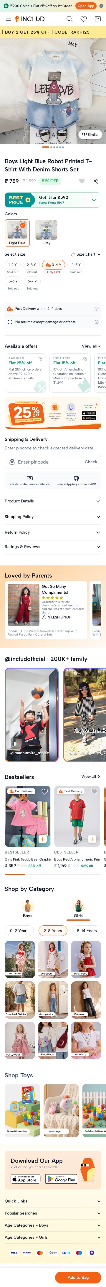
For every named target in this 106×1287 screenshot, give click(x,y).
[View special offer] (53, 413)
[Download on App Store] (26, 1179)
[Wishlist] (83, 18)
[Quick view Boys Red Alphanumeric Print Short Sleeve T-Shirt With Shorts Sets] (92, 839)
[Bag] (97, 18)
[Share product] (96, 181)
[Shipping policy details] (96, 308)
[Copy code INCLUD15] (85, 359)
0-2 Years (19, 930)
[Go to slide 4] (57, 147)
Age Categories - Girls (26, 1237)
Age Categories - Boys (26, 1225)
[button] (53, 200)
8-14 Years (87, 930)
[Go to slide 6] (63, 147)
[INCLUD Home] (29, 19)
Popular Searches (21, 1213)
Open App (86, 6)
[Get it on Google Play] (61, 1179)
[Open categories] (8, 18)
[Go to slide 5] (60, 147)
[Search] (69, 18)
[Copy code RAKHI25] (40, 359)
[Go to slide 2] (51, 147)
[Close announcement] (101, 6)
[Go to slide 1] (45, 147)
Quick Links (16, 1201)
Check (91, 461)
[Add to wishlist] (82, 181)
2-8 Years (53, 930)
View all (89, 346)
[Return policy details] (96, 322)
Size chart (86, 254)
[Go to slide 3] (54, 147)
